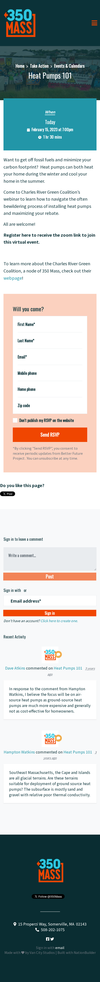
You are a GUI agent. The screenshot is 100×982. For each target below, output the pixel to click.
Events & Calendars (69, 66)
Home (20, 66)
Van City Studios (42, 952)
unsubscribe (48, 458)
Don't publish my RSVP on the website (46, 420)
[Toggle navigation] (94, 23)
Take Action (39, 66)
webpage (12, 278)
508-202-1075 (53, 929)
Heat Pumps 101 (68, 668)
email (59, 947)
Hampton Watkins (19, 752)
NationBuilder (85, 952)
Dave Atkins (15, 668)
